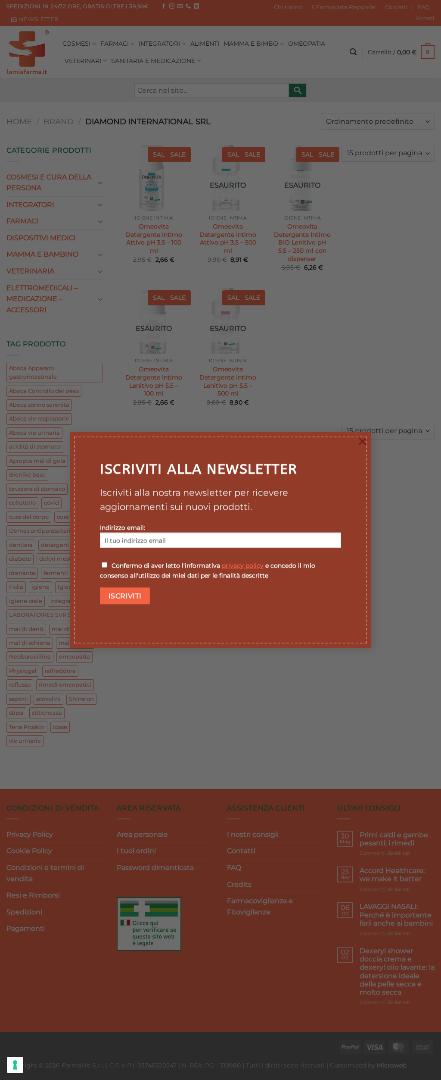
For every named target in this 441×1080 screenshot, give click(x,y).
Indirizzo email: (122, 527)
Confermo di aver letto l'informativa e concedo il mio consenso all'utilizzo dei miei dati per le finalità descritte (207, 570)
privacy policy (243, 565)
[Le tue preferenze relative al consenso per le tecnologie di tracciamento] (15, 1065)
